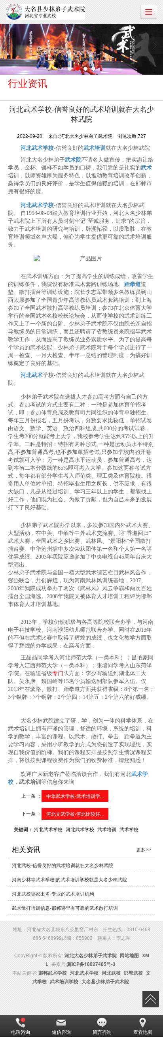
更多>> (143, 850)
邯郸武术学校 (52, 972)
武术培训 (106, 829)
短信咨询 (61, 1031)
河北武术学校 (48, 829)
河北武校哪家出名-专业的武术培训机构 (53, 893)
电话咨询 (20, 1031)
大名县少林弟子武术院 (105, 981)
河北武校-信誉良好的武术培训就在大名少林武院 (62, 865)
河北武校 (111, 972)
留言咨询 (102, 1031)
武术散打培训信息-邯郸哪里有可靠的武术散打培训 (65, 907)
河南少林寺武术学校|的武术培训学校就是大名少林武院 (69, 879)
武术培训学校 (64, 981)
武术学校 (128, 829)
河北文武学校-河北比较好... (75, 813)
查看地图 (142, 1031)
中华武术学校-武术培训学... (75, 795)
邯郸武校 (133, 972)
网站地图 (129, 955)
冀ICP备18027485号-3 (91, 963)
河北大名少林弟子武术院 (90, 955)
